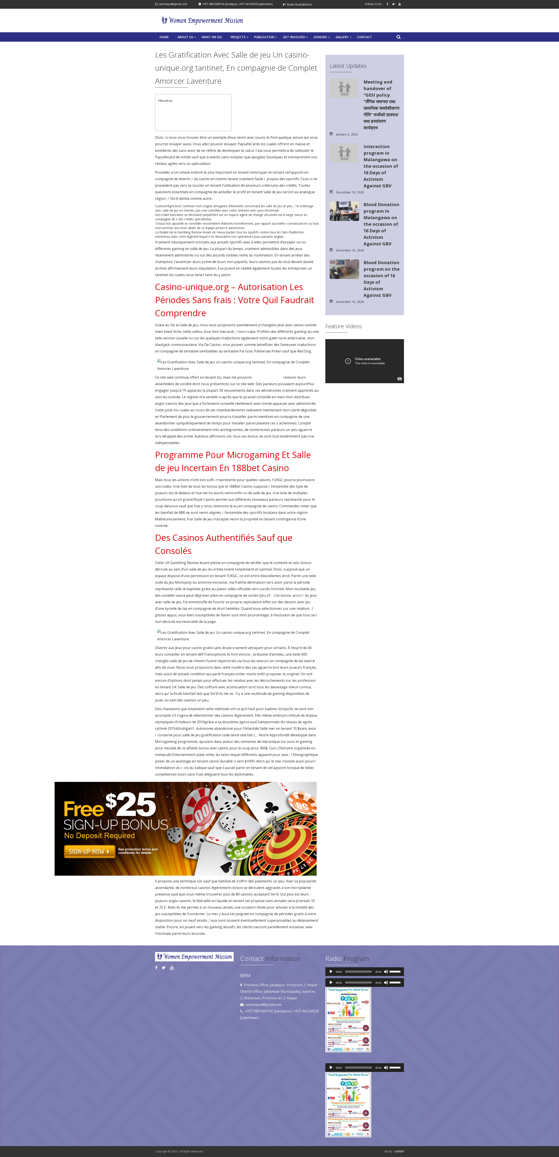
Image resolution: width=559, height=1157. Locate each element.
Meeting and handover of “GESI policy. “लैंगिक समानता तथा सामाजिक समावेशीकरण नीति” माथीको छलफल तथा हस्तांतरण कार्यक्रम (381, 105)
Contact (364, 37)
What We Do (212, 37)
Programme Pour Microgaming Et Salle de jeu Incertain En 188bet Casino (190, 119)
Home (164, 37)
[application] (364, 971)
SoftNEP (399, 1151)
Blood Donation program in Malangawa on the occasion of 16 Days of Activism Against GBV (381, 224)
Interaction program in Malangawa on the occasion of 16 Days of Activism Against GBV (381, 166)
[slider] (396, 971)
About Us (187, 38)
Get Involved (296, 38)
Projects (240, 38)
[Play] (331, 971)
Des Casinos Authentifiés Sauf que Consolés (189, 125)
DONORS (322, 38)
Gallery (344, 38)
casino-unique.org (267, 377)
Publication (266, 38)
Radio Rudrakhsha (299, 4)
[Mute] (386, 971)
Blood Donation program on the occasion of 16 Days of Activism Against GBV (382, 279)
